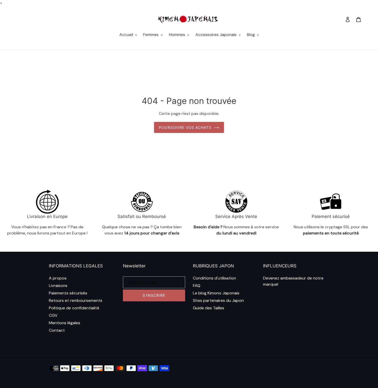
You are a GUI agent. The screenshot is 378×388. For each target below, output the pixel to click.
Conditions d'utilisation (214, 278)
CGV (53, 315)
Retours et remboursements (75, 300)
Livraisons (58, 285)
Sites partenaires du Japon (218, 300)
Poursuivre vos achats (185, 127)
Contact (57, 330)
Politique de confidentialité (74, 308)
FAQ (196, 285)
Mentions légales (64, 323)
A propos (58, 278)
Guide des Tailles (208, 308)
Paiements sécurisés (68, 293)
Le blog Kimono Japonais (216, 293)
